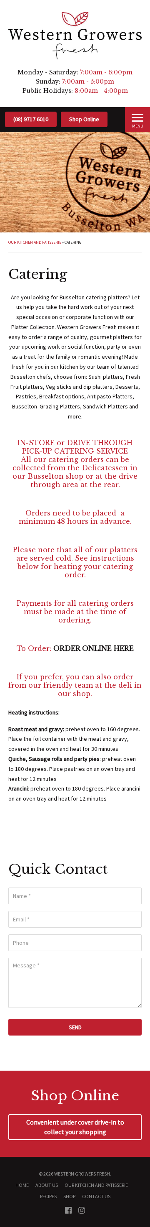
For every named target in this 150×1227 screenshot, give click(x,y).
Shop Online (84, 119)
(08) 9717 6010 (30, 119)
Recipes (48, 1196)
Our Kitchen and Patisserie (34, 242)
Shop (69, 1196)
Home (22, 1185)
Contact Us (96, 1196)
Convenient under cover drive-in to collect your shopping (75, 1127)
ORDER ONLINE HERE (93, 648)
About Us (46, 1185)
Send (75, 1027)
